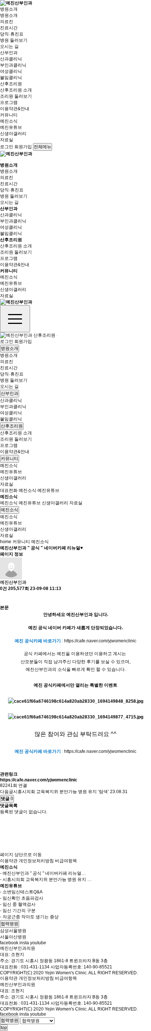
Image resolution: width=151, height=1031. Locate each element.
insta (24, 942)
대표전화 (9, 490)
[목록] (3, 598)
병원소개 (9, 9)
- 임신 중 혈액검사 (18, 904)
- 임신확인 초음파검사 (21, 898)
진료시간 (9, 27)
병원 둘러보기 (13, 40)
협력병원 (9, 923)
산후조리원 (11, 83)
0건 (3, 588)
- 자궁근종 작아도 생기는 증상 (29, 916)
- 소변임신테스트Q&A (21, 891)
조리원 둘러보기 (16, 96)
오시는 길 (9, 46)
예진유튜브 (11, 127)
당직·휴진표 (11, 34)
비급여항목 (66, 860)
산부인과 (9, 52)
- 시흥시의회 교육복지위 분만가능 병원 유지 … (46, 879)
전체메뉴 (42, 146)
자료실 (6, 139)
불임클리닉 (11, 77)
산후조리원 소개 (16, 90)
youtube (38, 942)
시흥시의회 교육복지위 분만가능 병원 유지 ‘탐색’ (61, 791)
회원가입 (23, 146)
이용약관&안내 (14, 108)
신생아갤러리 (13, 133)
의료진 (6, 21)
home (5, 541)
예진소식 (9, 121)
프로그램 (9, 102)
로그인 (6, 146)
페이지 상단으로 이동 (21, 854)
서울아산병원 (13, 937)
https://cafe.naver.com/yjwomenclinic (100, 640)
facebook (9, 942)
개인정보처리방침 (36, 860)
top (4, 1027)
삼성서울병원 (13, 930)
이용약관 (9, 860)
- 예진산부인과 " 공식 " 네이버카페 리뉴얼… (43, 873)
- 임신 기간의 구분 (18, 910)
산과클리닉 (11, 58)
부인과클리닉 (13, 65)
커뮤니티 (9, 114)
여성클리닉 (11, 71)
